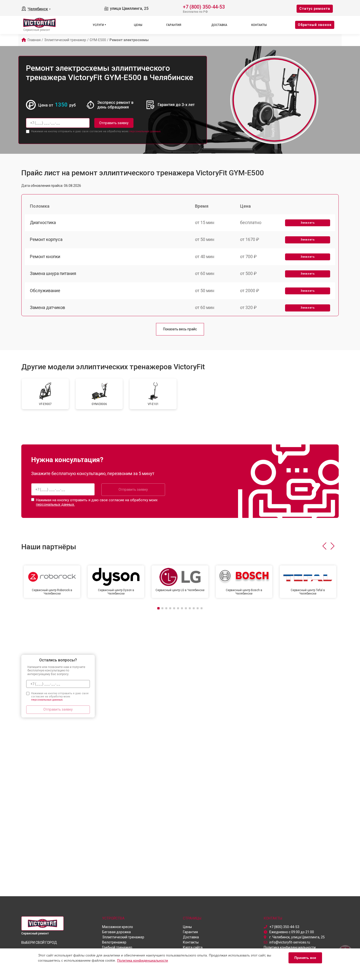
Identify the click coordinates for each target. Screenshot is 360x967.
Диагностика (43, 222)
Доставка (219, 25)
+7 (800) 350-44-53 (204, 6)
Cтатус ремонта (314, 9)
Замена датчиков (47, 307)
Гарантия (173, 25)
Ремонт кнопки (45, 256)
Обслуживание (45, 290)
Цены (138, 25)
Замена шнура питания (53, 273)
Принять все (305, 958)
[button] (324, 546)
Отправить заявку (114, 123)
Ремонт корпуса (46, 239)
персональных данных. (145, 131)
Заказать (307, 222)
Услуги (98, 25)
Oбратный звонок (315, 25)
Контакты (259, 25)
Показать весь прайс (180, 329)
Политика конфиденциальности (142, 960)
